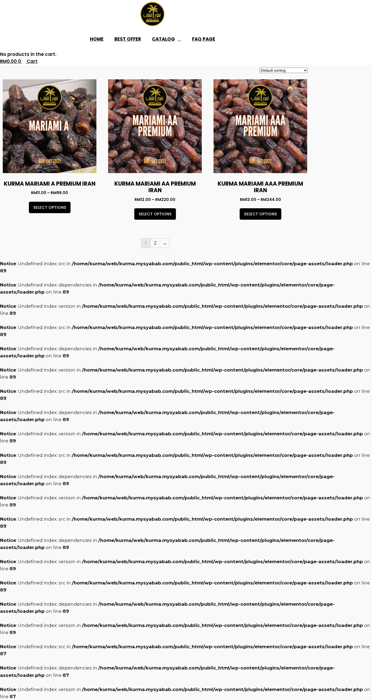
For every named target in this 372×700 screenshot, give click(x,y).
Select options (49, 207)
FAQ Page (203, 39)
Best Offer (127, 39)
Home (96, 39)
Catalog (163, 39)
